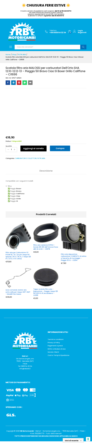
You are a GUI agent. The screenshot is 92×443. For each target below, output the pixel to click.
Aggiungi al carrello (33, 148)
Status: (8, 141)
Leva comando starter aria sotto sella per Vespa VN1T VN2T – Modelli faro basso (18, 292)
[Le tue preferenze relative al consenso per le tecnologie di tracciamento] (88, 439)
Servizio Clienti (53, 352)
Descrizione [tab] (46, 171)
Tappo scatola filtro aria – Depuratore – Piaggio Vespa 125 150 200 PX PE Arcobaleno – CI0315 (45, 292)
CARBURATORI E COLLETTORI (26, 158)
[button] (18, 249)
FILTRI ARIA (41, 158)
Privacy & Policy (54, 342)
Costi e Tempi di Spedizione (58, 355)
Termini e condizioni (55, 339)
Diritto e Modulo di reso (57, 349)
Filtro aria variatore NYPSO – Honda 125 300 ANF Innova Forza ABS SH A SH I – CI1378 (45, 247)
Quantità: (9, 146)
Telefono (53, 30)
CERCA (83, 47)
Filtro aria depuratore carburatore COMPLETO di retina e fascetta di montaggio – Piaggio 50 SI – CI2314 (73, 257)
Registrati (82, 32)
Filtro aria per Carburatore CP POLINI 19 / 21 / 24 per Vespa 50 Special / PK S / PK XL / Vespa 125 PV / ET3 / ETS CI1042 (18, 256)
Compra (60, 148)
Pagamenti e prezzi (55, 346)
